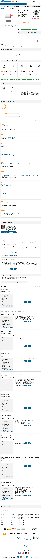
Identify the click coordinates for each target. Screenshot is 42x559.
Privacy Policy (26, 538)
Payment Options (12, 538)
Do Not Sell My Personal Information (27, 542)
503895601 (11, 476)
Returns (11, 537)
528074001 (7, 327)
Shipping (11, 536)
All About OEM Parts (27, 537)
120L (11, 520)
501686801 (3, 477)
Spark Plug (20, 70)
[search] (39, 3)
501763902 (11, 431)
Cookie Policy (26, 540)
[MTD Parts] (19, 529)
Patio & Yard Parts (19, 541)
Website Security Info (27, 546)
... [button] (28, 344)
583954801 (7, 475)
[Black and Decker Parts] (4, 529)
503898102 (3, 499)
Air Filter (2, 70)
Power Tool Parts (19, 542)
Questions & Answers (31, 46)
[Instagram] (23, 553)
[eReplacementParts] (7, 1)
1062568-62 (13, 517)
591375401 (7, 305)
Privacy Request (26, 544)
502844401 (11, 327)
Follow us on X (36, 537)
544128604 (3, 369)
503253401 (11, 498)
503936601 (7, 390)
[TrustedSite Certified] (37, 557)
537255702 (7, 410)
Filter (8, 8)
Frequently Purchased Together (11, 46)
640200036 (7, 498)
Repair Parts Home (3, 8)
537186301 (7, 306)
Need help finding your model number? (29, 38)
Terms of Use (26, 545)
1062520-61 (13, 514)
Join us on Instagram (37, 536)
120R (12, 524)
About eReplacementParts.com (27, 535)
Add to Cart (30, 29)
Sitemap (25, 549)
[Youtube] (29, 553)
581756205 (3, 305)
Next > (40, 120)
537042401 (3, 306)
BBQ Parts (18, 537)
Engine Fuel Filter (12, 70)
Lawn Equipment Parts (20, 539)
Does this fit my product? (8, 232)
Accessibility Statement (27, 550)
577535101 (11, 369)
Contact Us (11, 539)
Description (3, 46)
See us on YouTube (37, 538)
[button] (40, 1)
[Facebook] (19, 553)
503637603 (11, 475)
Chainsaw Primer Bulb (30, 70)
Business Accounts (12, 541)
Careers (25, 547)
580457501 (11, 305)
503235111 (11, 306)
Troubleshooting (19, 46)
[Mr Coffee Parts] (28, 529)
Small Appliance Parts (20, 536)
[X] (26, 553)
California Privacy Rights (27, 539)
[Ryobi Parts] (14, 529)
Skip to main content (21, 8)
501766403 (7, 431)
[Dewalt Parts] (9, 529)
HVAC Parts (18, 538)
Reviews (25, 46)
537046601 (7, 476)
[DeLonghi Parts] (23, 529)
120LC (12, 522)
